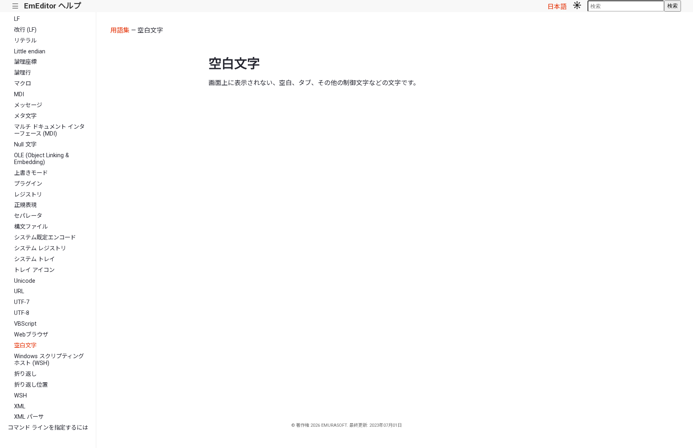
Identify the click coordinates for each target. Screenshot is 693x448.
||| (15, 6)
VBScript (25, 323)
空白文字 (25, 345)
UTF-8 (21, 313)
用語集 (120, 30)
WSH (20, 395)
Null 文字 (25, 144)
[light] (577, 6)
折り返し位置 (31, 384)
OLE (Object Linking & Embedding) (41, 159)
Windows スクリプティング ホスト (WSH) (49, 360)
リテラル (25, 40)
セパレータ (28, 216)
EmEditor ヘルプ (52, 5)
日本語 (557, 6)
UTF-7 (21, 302)
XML (19, 406)
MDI (19, 94)
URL (19, 291)
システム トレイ (34, 259)
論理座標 (25, 62)
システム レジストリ (40, 248)
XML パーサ (29, 417)
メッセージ (28, 105)
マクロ (22, 83)
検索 (672, 6)
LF (17, 19)
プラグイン (28, 183)
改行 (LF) (25, 29)
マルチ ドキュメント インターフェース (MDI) (49, 130)
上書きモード (31, 173)
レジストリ (28, 194)
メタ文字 (25, 116)
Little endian (29, 51)
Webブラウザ (31, 334)
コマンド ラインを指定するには (48, 427)
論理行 (22, 72)
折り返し (25, 374)
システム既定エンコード (45, 237)
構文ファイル (31, 226)
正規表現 (25, 205)
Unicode (24, 281)
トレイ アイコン (34, 270)
